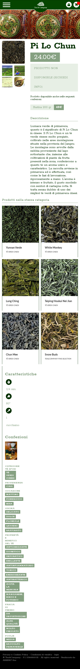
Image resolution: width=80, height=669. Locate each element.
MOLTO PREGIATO (12, 630)
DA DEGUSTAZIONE (16, 615)
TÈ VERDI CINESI (10, 475)
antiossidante (16, 547)
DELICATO (12, 511)
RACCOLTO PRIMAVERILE (14, 645)
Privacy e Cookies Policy (15, 654)
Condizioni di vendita (41, 654)
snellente (13, 560)
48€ (59, 107)
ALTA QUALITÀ (12, 622)
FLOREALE (12, 521)
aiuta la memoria (12, 587)
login (56, 654)
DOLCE (10, 516)
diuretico (13, 551)
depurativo (14, 556)
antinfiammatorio (19, 565)
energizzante (15, 574)
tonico (11, 570)
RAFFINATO (13, 530)
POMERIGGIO (14, 499)
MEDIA (10, 639)
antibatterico (16, 579)
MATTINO (12, 494)
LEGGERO (12, 525)
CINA (9, 486)
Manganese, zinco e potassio (14, 597)
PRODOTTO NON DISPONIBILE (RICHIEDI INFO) (51, 78)
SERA (9, 503)
